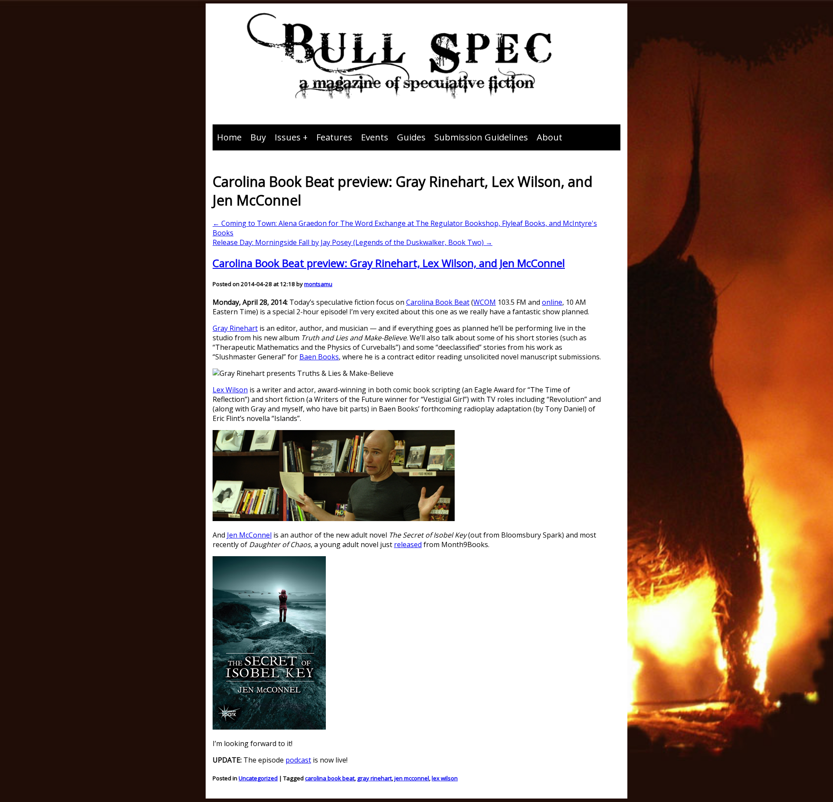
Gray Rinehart (235, 328)
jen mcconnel (411, 778)
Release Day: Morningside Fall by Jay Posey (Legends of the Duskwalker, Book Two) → (352, 242)
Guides (411, 137)
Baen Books (319, 357)
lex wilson (445, 778)
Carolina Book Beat (437, 302)
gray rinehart (374, 778)
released (408, 544)
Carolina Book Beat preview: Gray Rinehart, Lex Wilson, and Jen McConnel (389, 263)
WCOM (484, 302)
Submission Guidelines (481, 137)
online (552, 302)
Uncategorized (258, 778)
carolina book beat (329, 778)
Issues (288, 137)
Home (229, 137)
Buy (258, 137)
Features (334, 137)
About (549, 137)
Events (374, 137)
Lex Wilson (230, 389)
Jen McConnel (249, 535)
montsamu (318, 284)
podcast (298, 760)
